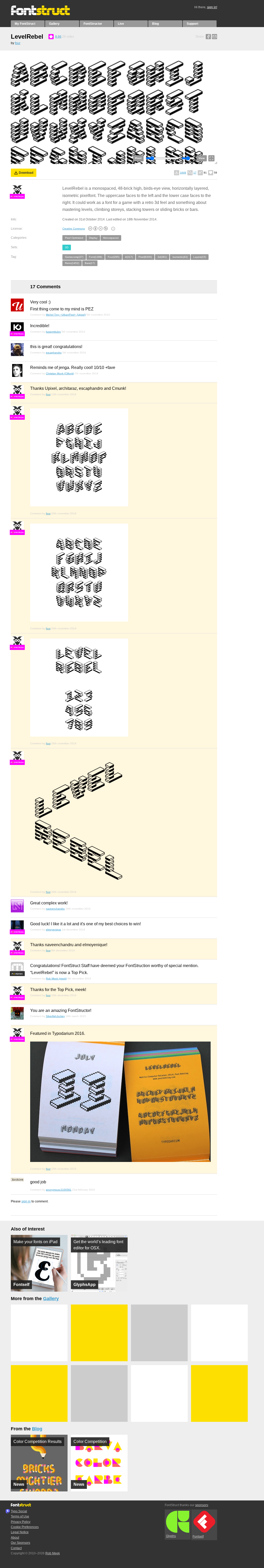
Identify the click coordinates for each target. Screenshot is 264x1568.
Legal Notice (20, 1532)
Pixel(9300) (145, 256)
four (17, 43)
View (202, 158)
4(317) (129, 256)
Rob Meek (52, 1553)
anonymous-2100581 (58, 1189)
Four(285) (113, 256)
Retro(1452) (72, 263)
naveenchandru (55, 908)
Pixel (138, 158)
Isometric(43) (180, 256)
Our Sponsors (20, 1543)
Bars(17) (90, 263)
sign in (26, 1201)
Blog (155, 24)
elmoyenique (53, 929)
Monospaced (111, 237)
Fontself (198, 1536)
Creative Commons (73, 228)
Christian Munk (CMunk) (60, 373)
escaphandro (54, 352)
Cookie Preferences (25, 1527)
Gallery (54, 24)
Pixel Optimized (74, 237)
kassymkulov (53, 331)
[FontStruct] (46, 14)
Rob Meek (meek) (56, 978)
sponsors (201, 1505)
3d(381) (162, 256)
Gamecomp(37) (74, 256)
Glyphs (171, 1536)
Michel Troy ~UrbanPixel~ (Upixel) (66, 314)
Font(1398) (95, 256)
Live (121, 24)
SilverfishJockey (55, 1016)
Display (93, 237)
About (15, 1537)
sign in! (212, 7)
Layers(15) (199, 256)
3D (66, 247)
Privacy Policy (20, 1522)
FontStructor (93, 24)
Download (26, 173)
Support (192, 24)
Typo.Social (19, 1511)
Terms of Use (20, 1516)
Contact (16, 1548)
